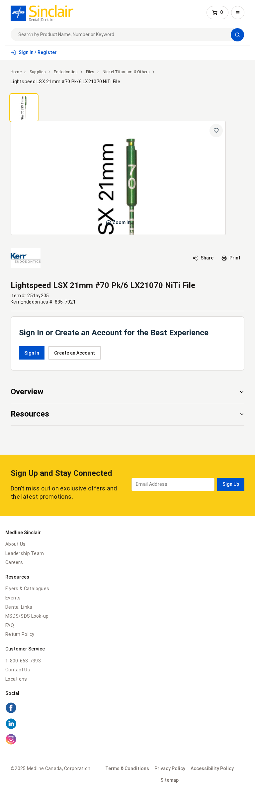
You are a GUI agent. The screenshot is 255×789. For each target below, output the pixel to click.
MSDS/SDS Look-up (26, 616)
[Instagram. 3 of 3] (11, 743)
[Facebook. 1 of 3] (11, 711)
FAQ (9, 625)
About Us (15, 544)
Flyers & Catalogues (27, 588)
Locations (16, 679)
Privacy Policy (169, 768)
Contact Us (17, 669)
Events (13, 597)
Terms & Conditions (127, 768)
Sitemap (169, 780)
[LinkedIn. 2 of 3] (11, 727)
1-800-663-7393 (23, 660)
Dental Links (18, 607)
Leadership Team (24, 553)
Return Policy (20, 634)
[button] (217, 12)
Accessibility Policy (212, 768)
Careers (14, 562)
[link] (42, 12)
